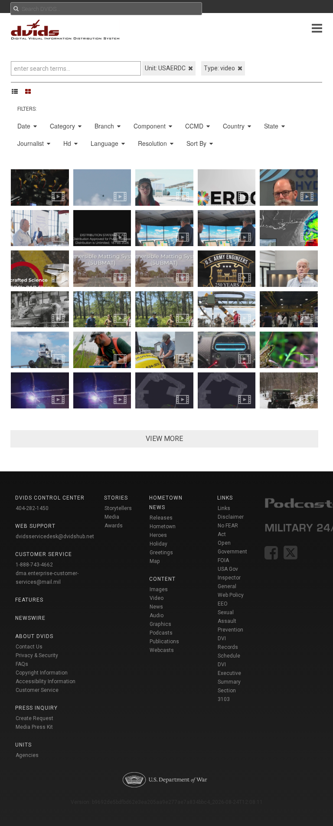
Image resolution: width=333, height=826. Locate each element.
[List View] (17, 91)
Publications (164, 641)
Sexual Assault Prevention (230, 621)
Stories (116, 498)
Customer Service (37, 690)
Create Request (34, 718)
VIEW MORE (164, 438)
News (156, 607)
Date (24, 126)
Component (150, 126)
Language (105, 143)
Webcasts (162, 650)
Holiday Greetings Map (161, 552)
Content (162, 579)
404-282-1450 (32, 508)
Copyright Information (42, 673)
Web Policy (231, 595)
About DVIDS (34, 636)
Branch (105, 126)
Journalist (31, 143)
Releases (161, 518)
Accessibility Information (45, 681)
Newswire (30, 618)
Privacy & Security (37, 655)
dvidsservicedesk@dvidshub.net (55, 536)
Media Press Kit (34, 727)
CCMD (195, 126)
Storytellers (118, 508)
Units (23, 745)
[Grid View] (30, 91)
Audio (156, 615)
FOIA (223, 560)
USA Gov (228, 569)
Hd (68, 143)
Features (29, 600)
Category (63, 126)
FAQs (22, 664)
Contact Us (29, 647)
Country (234, 126)
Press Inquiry (36, 708)
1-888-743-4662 (34, 565)
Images (159, 589)
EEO (223, 604)
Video (156, 598)
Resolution (153, 143)
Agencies (27, 755)
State (272, 126)
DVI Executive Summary (229, 673)
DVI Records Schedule (229, 647)
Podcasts (161, 633)
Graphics (160, 624)
